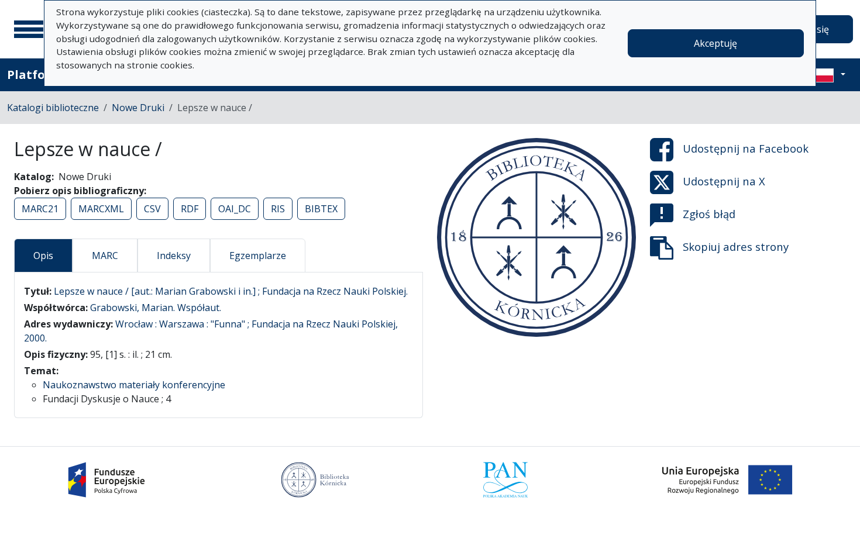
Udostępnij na (746, 148)
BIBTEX (321, 208)
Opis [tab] (43, 255)
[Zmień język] (829, 75)
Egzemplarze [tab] (257, 255)
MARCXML (101, 208)
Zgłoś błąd (709, 213)
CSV (152, 208)
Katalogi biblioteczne (53, 107)
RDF (189, 208)
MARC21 (40, 208)
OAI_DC (234, 208)
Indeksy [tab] (174, 255)
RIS (278, 208)
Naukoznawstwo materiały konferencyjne (134, 384)
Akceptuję (715, 43)
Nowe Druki (138, 107)
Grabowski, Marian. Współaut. (155, 307)
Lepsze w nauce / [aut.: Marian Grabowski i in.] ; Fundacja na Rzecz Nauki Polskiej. (231, 291)
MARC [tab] (105, 255)
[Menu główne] (28, 29)
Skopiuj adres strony (736, 246)
